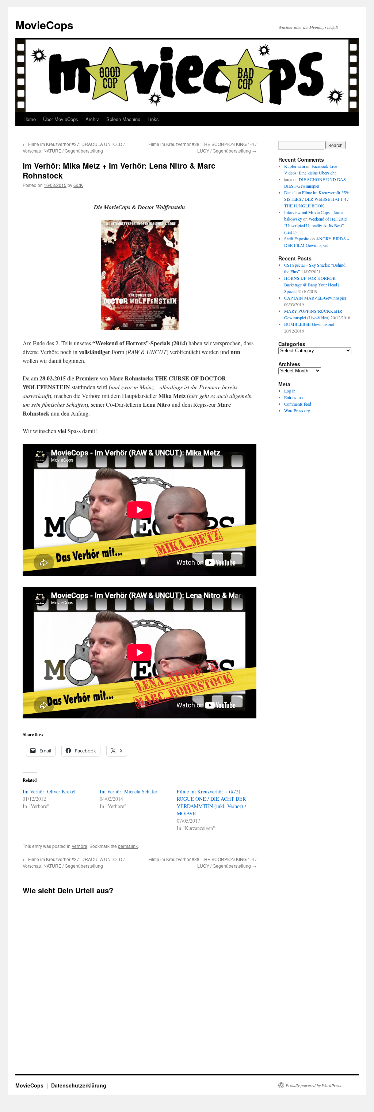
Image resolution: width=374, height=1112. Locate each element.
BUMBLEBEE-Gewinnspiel (309, 324)
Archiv (92, 119)
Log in (289, 391)
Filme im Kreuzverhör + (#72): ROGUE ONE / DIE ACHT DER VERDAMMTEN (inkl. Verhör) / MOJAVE (211, 802)
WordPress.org (297, 410)
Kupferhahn (294, 166)
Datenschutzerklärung (78, 1085)
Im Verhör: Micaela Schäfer (128, 791)
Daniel (289, 192)
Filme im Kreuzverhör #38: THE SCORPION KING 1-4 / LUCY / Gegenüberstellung (202, 147)
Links (153, 119)
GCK (78, 185)
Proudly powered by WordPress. (314, 1085)
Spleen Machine (123, 119)
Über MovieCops (60, 119)
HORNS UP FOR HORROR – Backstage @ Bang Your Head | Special (311, 284)
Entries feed (294, 397)
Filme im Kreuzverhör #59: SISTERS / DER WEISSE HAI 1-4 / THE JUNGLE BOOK (316, 199)
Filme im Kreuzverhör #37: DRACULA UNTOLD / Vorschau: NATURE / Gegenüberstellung (74, 147)
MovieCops (44, 25)
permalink (128, 846)
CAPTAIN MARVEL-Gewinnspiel (315, 298)
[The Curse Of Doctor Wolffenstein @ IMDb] (139, 275)
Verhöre (79, 846)
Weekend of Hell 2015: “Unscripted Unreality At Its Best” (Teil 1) (316, 225)
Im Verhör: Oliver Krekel (49, 791)
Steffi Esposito (296, 238)
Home (29, 119)
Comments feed (297, 404)
